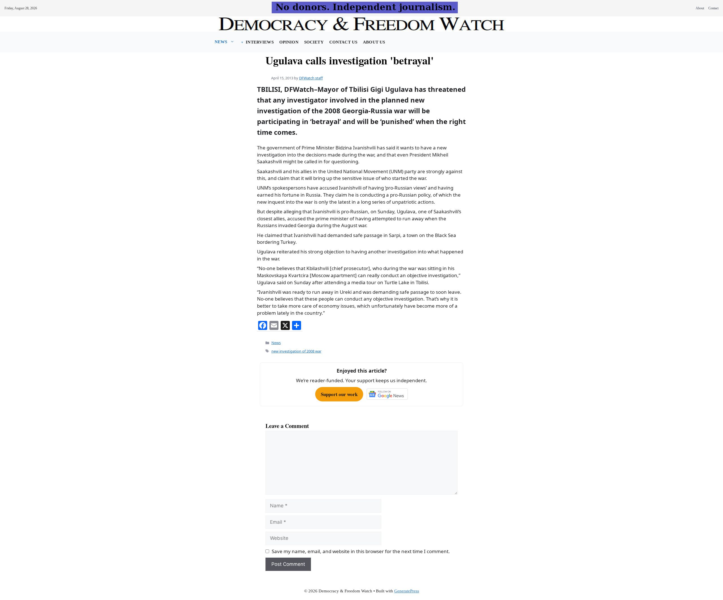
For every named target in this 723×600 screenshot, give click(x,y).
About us (374, 42)
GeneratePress (406, 591)
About (700, 8)
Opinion (289, 42)
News (221, 42)
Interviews (259, 42)
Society (314, 42)
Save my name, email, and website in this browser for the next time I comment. (361, 551)
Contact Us (343, 42)
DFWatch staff (311, 78)
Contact (713, 8)
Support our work (339, 394)
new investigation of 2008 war (296, 351)
